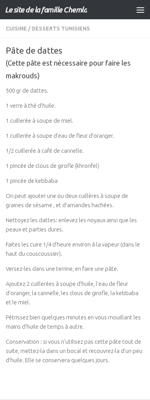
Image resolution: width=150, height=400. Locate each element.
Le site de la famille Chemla (46, 9)
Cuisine (16, 28)
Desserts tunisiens (61, 28)
